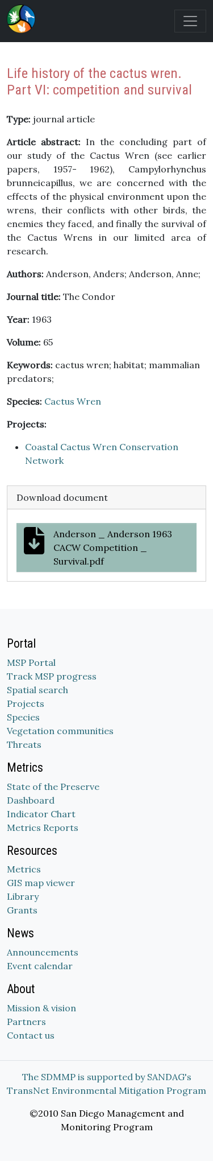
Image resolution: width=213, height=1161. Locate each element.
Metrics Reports (42, 827)
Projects (25, 703)
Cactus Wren (72, 401)
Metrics (24, 869)
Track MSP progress (52, 676)
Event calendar (40, 965)
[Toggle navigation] (190, 21)
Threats (24, 744)
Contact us (31, 1035)
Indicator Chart (41, 814)
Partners (26, 1021)
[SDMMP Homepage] (23, 19)
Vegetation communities (60, 730)
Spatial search (37, 689)
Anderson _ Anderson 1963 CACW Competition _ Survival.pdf (112, 547)
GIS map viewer (41, 882)
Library (23, 896)
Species (23, 717)
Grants (22, 910)
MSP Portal (31, 662)
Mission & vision (41, 1008)
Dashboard (31, 800)
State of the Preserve (53, 786)
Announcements (42, 952)
